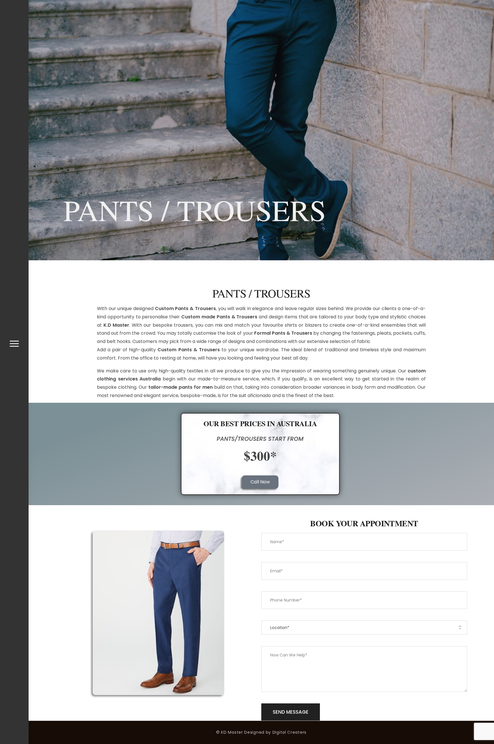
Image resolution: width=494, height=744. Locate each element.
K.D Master (116, 325)
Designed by (257, 732)
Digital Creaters (289, 732)
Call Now (260, 482)
